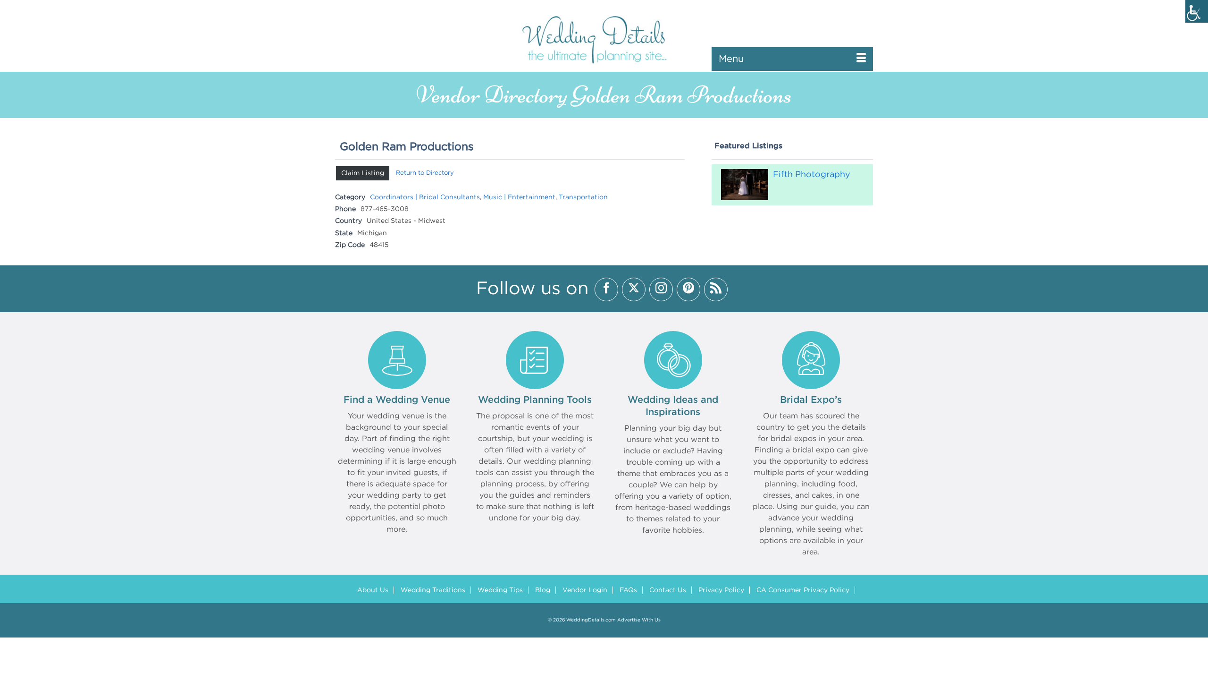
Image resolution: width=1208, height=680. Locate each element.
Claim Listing (362, 173)
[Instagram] (661, 289)
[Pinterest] (688, 289)
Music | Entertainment (519, 197)
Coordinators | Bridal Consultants (425, 197)
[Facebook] (606, 289)
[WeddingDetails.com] (604, 39)
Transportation (583, 197)
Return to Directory (425, 173)
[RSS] (716, 289)
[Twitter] (634, 289)
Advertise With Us (639, 620)
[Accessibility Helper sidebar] (1196, 11)
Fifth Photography (811, 174)
